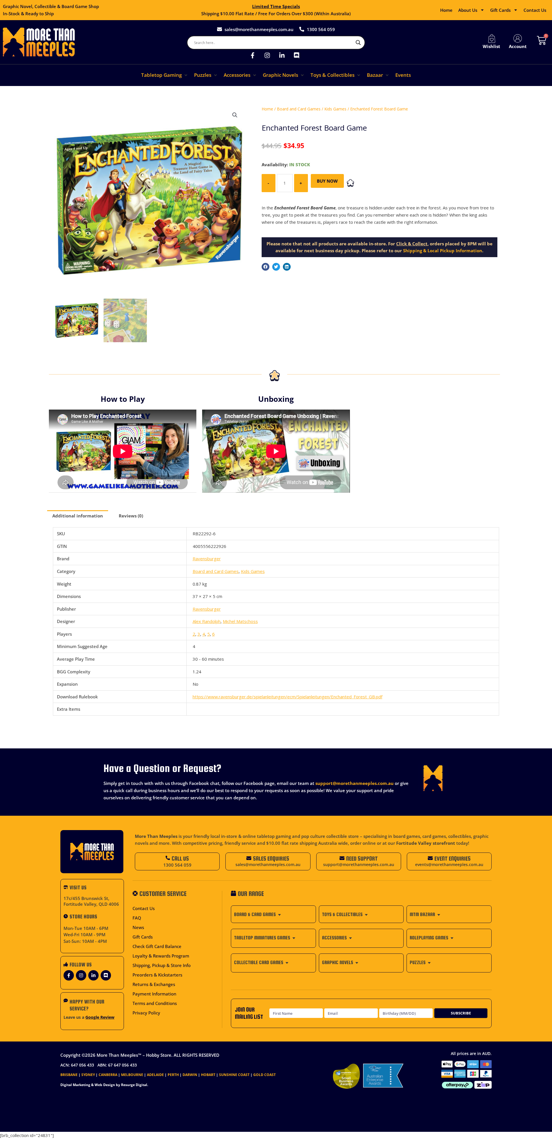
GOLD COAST (264, 1074)
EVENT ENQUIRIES (452, 858)
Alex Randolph (207, 621)
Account (518, 46)
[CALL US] (168, 858)
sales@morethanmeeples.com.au (267, 864)
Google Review (99, 1017)
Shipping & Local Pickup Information (442, 250)
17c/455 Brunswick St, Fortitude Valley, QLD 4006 (91, 901)
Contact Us (535, 10)
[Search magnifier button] (358, 43)
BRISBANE (69, 1074)
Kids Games (335, 109)
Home (446, 10)
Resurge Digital (134, 1084)
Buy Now (327, 181)
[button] (164, 75)
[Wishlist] (491, 38)
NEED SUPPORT (362, 858)
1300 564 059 (177, 865)
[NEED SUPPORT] (342, 858)
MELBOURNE (132, 1074)
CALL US (180, 858)
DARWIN (190, 1074)
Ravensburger (207, 558)
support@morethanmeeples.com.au (354, 783)
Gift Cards (500, 10)
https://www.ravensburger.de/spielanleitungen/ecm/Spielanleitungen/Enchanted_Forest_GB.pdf (287, 697)
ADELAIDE (155, 1074)
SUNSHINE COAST (234, 1074)
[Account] (517, 38)
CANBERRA (108, 1074)
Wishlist (491, 46)
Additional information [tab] (77, 516)
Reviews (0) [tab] (131, 516)
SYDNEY (88, 1074)
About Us (467, 10)
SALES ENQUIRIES (271, 858)
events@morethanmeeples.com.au (449, 864)
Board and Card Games (299, 109)
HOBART (208, 1074)
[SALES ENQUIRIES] (248, 858)
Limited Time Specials (276, 6)
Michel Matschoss (240, 621)
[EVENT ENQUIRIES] (430, 858)
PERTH (173, 1074)
